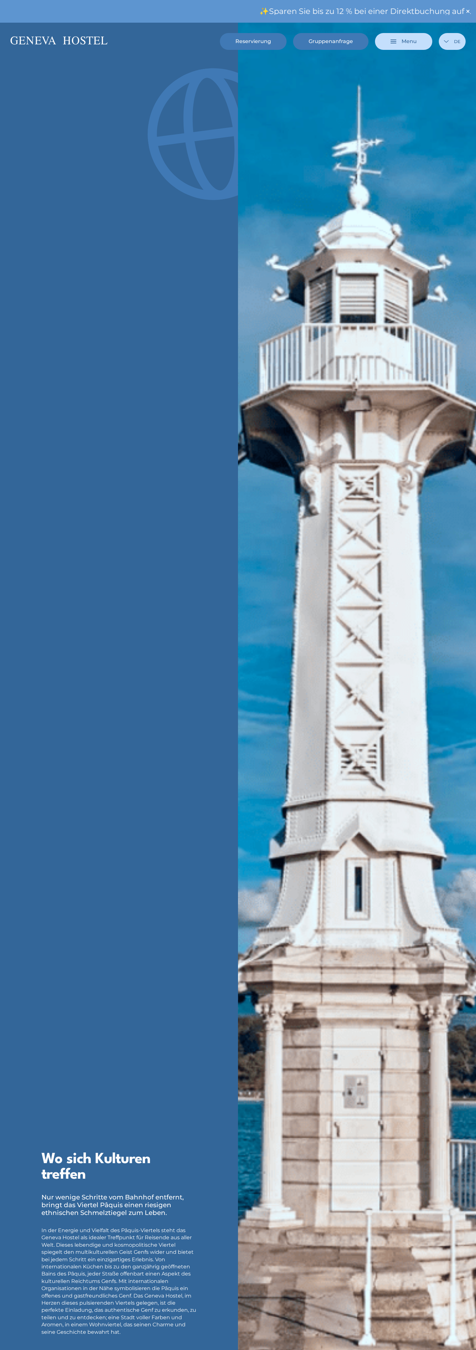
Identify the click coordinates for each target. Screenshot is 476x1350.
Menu (409, 41)
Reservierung (253, 41)
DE (457, 41)
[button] (409, 1323)
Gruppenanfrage (331, 41)
